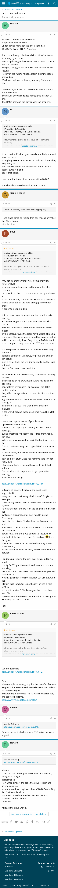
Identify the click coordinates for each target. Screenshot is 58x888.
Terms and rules (28, 854)
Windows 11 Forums (14, 879)
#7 (55, 753)
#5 (55, 624)
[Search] (54, 3)
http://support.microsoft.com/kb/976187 (23, 671)
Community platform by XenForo (26, 885)
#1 (55, 34)
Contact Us (49, 866)
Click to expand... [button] (29, 146)
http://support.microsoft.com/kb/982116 (23, 483)
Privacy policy (43, 854)
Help (7, 857)
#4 (55, 242)
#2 (55, 120)
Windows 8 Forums (13, 870)
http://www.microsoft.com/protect (19, 699)
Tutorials (9, 866)
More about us (11, 854)
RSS (52, 871)
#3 (55, 203)
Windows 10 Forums (14, 875)
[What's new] (48, 3)
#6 (55, 718)
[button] (4, 3)
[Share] (51, 34)
